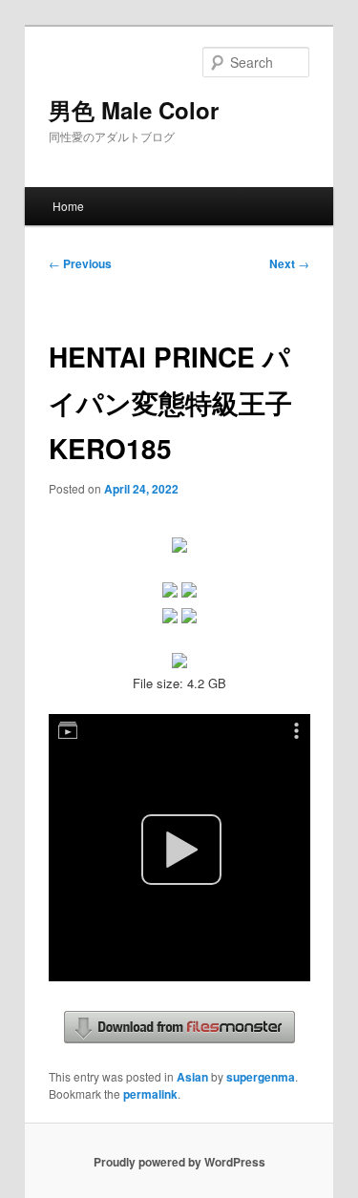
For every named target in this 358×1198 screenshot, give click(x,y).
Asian (192, 1076)
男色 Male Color (134, 110)
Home (68, 206)
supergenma (260, 1076)
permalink (150, 1094)
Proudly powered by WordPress (179, 1161)
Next (289, 263)
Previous (80, 263)
